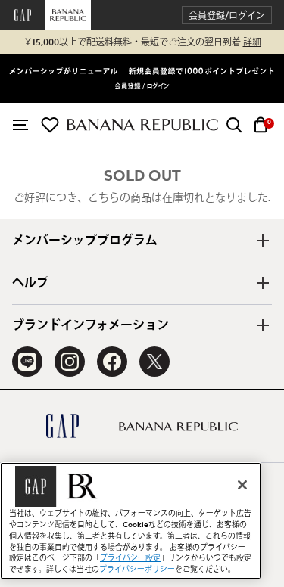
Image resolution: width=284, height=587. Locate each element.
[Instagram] (70, 361)
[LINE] (27, 361)
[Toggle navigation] (20, 125)
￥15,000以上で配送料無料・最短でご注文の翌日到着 (142, 42)
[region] (130, 520)
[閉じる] (242, 485)
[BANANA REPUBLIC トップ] (142, 124)
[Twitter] (154, 361)
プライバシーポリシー (137, 569)
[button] (227, 15)
